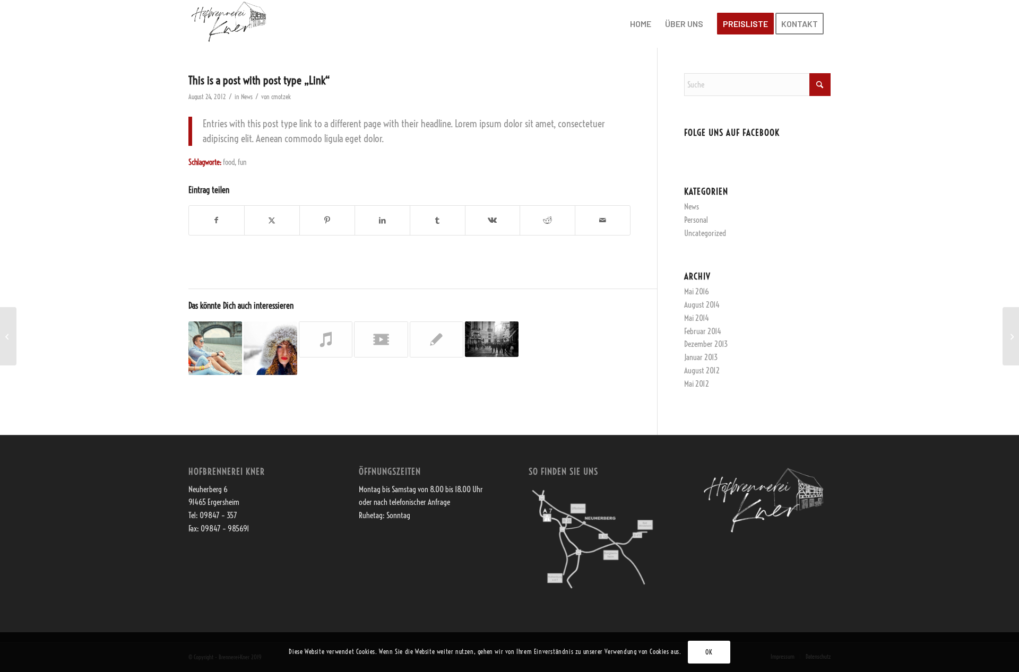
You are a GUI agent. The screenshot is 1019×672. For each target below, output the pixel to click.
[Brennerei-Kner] (229, 24)
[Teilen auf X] (272, 220)
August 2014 (702, 305)
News (247, 97)
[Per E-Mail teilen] (602, 220)
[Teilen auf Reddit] (547, 220)
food (229, 162)
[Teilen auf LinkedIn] (382, 220)
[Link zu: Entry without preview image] (436, 339)
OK (708, 652)
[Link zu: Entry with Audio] (325, 339)
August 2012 (702, 370)
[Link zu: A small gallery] (492, 339)
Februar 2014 (702, 331)
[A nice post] (8, 336)
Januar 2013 (701, 357)
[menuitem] (640, 24)
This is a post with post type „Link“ (259, 80)
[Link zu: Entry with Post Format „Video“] (381, 339)
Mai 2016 (696, 291)
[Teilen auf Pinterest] (327, 220)
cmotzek (281, 97)
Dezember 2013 (706, 344)
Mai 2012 (696, 384)
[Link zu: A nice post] (215, 348)
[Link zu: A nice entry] (270, 348)
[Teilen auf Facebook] (216, 220)
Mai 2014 (696, 318)
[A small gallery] (1011, 336)
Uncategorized (705, 233)
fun (242, 162)
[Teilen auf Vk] (492, 220)
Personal (696, 220)
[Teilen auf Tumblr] (437, 220)
